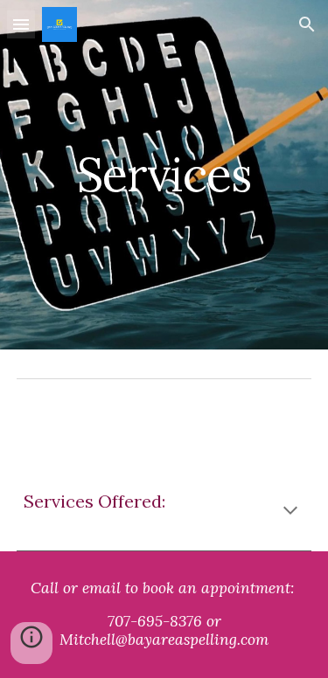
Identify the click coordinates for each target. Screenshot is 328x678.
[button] (21, 24)
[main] (164, 174)
